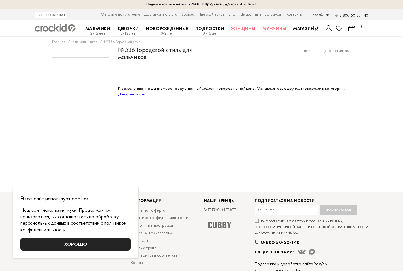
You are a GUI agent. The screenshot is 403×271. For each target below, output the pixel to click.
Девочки (128, 31)
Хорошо (75, 244)
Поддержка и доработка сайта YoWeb (291, 264)
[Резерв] (351, 28)
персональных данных (324, 221)
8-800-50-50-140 (353, 15)
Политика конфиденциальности (159, 217)
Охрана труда (143, 248)
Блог (232, 14)
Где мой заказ (212, 14)
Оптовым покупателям (120, 14)
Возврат (188, 14)
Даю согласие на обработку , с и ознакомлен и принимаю (311, 226)
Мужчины (274, 28)
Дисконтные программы (261, 14)
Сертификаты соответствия (156, 255)
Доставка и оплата (160, 14)
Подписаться (338, 210)
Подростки (210, 31)
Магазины (305, 28)
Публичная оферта (148, 210)
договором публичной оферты (282, 227)
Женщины (243, 28)
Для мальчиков (131, 94)
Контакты (295, 14)
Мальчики (97, 31)
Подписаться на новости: (285, 201)
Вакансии (139, 240)
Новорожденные (167, 31)
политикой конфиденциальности (339, 227)
